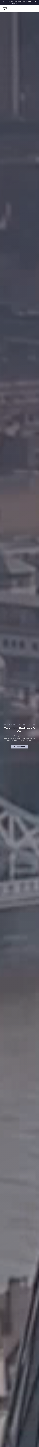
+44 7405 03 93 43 (32, 1)
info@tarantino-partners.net (20, 3)
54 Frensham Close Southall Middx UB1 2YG (14, 1)
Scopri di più (19, 746)
